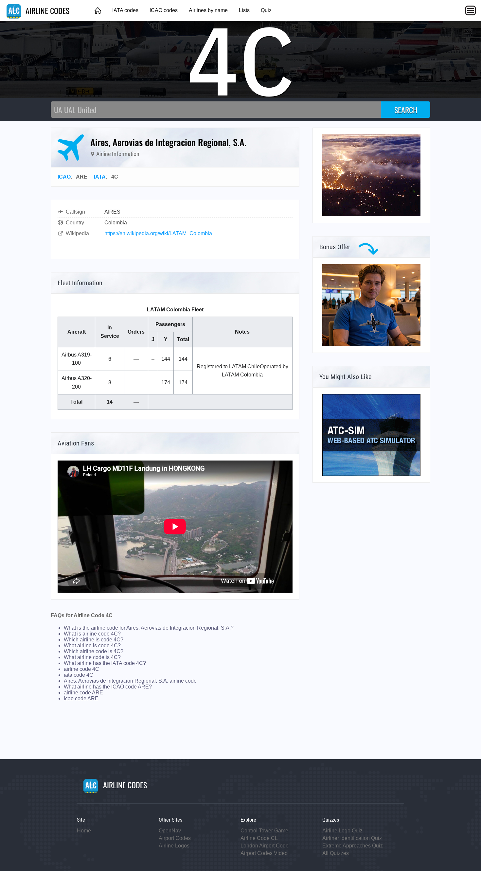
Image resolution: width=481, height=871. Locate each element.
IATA (100, 177)
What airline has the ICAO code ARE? (108, 686)
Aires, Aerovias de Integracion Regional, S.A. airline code (130, 681)
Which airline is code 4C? (93, 639)
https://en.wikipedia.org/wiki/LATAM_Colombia (158, 233)
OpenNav (170, 830)
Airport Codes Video (264, 853)
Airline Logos (174, 845)
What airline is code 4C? (92, 645)
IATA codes (125, 10)
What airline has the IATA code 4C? (105, 663)
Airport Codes (175, 838)
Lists (244, 10)
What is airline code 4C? (92, 633)
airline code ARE (83, 692)
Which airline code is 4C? (93, 651)
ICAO (64, 177)
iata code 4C (78, 675)
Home (84, 830)
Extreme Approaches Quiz (352, 845)
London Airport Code (264, 845)
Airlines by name (208, 10)
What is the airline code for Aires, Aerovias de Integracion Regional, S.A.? (149, 628)
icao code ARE (81, 698)
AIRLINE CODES (46, 10)
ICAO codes (164, 10)
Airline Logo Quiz (342, 830)
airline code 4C (81, 669)
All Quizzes (335, 853)
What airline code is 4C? (92, 657)
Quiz (266, 10)
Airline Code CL (259, 838)
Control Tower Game (264, 830)
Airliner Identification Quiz (352, 838)
